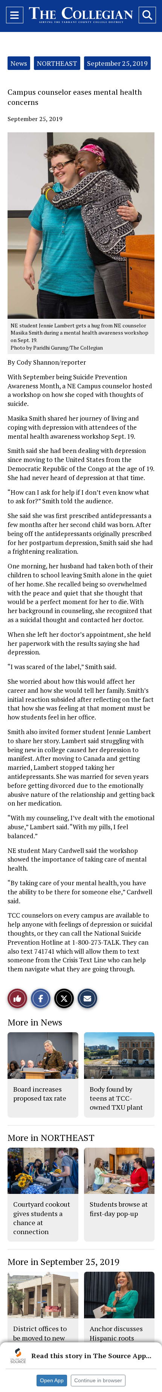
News (19, 63)
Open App (52, 1380)
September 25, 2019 (117, 63)
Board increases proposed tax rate (39, 1094)
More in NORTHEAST (51, 1137)
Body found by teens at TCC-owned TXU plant (116, 1098)
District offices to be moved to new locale (40, 1337)
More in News (35, 1022)
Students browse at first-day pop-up (119, 1209)
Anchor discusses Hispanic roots (116, 1333)
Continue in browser (98, 1380)
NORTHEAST (57, 63)
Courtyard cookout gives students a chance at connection (41, 1218)
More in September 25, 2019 (63, 1262)
